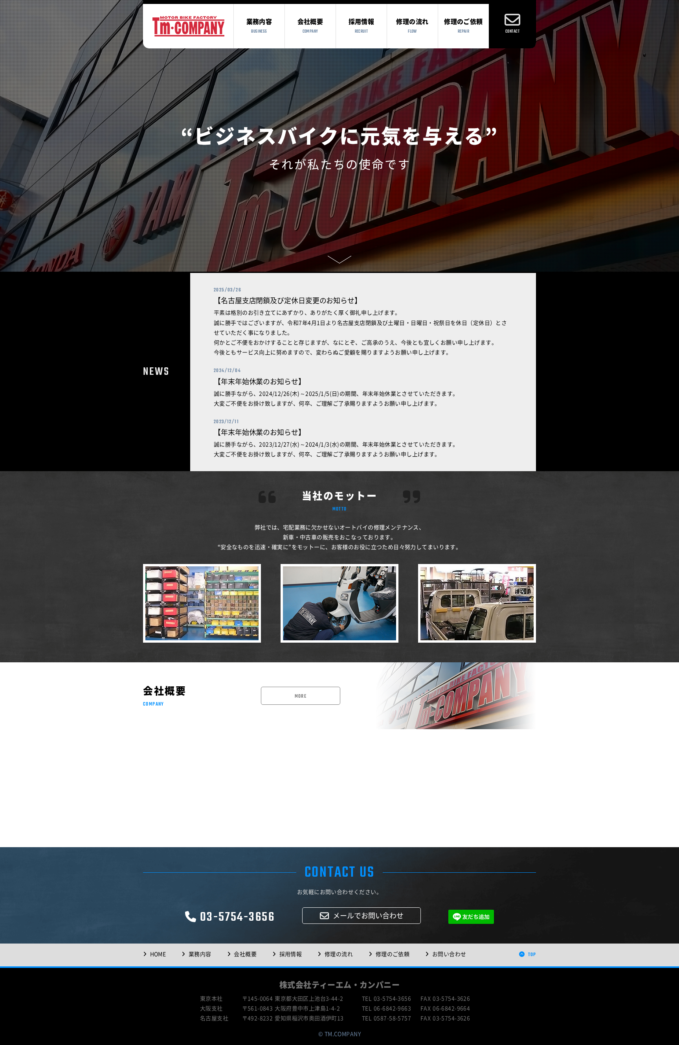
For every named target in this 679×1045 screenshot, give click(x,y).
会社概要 (245, 954)
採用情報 (290, 954)
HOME (158, 954)
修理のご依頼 (393, 954)
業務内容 (200, 954)
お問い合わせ (449, 954)
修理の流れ (339, 954)
